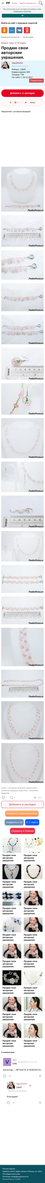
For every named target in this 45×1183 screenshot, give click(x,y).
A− (11, 102)
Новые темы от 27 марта (13, 43)
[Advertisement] (22, 140)
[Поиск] (41, 3)
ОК (23, 16)
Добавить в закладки (22, 93)
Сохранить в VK (14, 822)
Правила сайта (8, 1171)
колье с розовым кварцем (13, 788)
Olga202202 (17, 63)
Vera (14, 1060)
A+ (26, 102)
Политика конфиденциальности (15, 1177)
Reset (32, 102)
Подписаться (36, 80)
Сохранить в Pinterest (22, 831)
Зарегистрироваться (28, 3)
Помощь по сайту (35, 1171)
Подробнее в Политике (22, 11)
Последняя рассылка (11, 1174)
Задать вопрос (21, 1171)
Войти (14, 3)
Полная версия (8, 1169)
